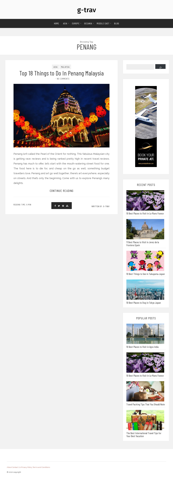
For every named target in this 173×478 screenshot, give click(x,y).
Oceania (88, 23)
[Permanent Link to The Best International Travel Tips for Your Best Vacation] (145, 419)
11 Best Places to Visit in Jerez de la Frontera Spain (142, 243)
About (9, 467)
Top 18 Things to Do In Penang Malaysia (61, 73)
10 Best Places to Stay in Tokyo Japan (143, 302)
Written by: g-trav (100, 206)
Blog (116, 23)
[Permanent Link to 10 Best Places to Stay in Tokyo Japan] (145, 289)
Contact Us (16, 467)
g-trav (86, 10)
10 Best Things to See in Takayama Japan (145, 273)
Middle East (103, 23)
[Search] (160, 66)
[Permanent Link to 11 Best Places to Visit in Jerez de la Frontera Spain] (145, 229)
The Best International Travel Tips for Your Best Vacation (143, 434)
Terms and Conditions (41, 467)
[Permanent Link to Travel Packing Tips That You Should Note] (145, 391)
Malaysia (65, 66)
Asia (65, 23)
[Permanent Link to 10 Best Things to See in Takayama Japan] (145, 260)
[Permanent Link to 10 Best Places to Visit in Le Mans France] (145, 200)
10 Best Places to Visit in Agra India (142, 346)
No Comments (63, 78)
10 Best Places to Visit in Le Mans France (145, 213)
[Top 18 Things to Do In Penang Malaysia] (61, 106)
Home (56, 23)
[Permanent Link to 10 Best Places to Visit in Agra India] (145, 333)
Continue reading (61, 191)
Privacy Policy (26, 467)
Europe (75, 23)
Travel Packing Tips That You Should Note (145, 404)
